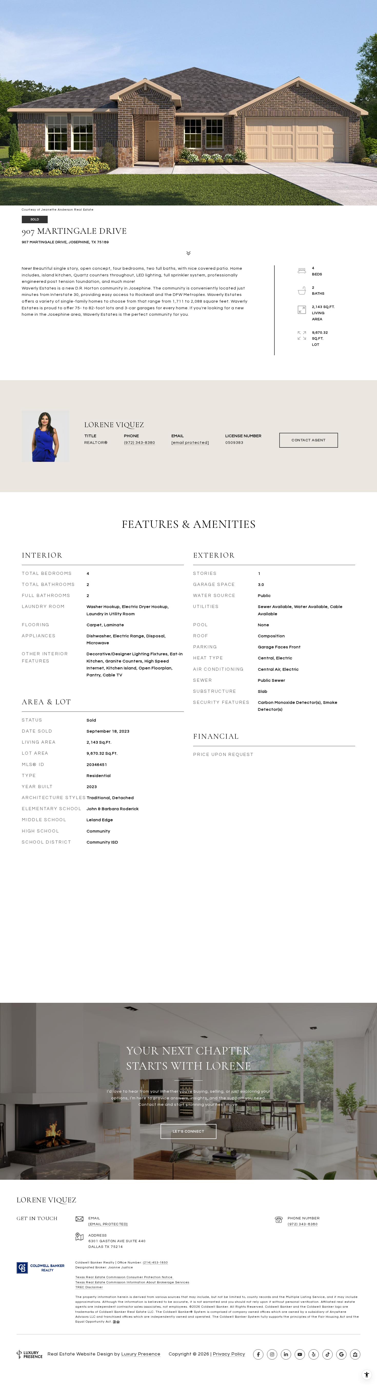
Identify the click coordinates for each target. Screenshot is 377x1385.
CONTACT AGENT (309, 440)
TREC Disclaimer (89, 1287)
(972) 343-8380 (139, 443)
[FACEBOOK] (258, 1354)
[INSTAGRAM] (272, 1354)
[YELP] (314, 1354)
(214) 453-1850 (155, 1262)
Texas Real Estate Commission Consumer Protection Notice (124, 1277)
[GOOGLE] (341, 1354)
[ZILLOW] (355, 1354)
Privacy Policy (229, 1354)
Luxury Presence (141, 1354)
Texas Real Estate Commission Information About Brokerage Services (132, 1282)
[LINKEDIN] (286, 1354)
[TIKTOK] (327, 1354)
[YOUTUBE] (300, 1354)
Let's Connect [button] (188, 1131)
